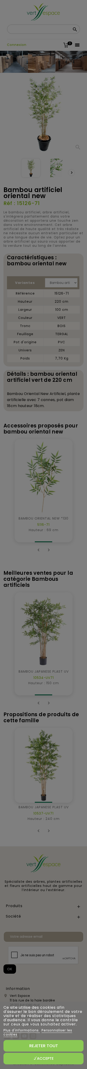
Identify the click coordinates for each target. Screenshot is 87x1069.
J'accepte (44, 1058)
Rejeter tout (43, 1046)
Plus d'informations (21, 1030)
